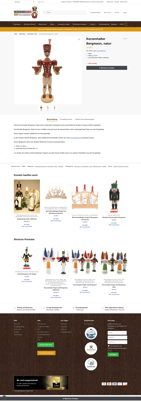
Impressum (110, 2)
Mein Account (41, 324)
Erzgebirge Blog (95, 12)
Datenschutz (18, 334)
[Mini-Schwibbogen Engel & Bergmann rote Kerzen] (85, 196)
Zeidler (104, 166)
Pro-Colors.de (88, 324)
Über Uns (17, 324)
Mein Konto (123, 2)
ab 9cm (110, 215)
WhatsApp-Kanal (66, 332)
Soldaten (60, 166)
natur (90, 166)
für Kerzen (81, 215)
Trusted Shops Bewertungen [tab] (84, 119)
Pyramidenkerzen (75, 138)
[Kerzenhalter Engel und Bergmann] (85, 261)
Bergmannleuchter (41, 166)
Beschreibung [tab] (52, 119)
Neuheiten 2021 (32, 34)
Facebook (64, 324)
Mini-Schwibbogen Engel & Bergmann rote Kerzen (85, 218)
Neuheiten (22, 34)
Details (27, 230)
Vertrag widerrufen (45, 344)
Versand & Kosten (43, 332)
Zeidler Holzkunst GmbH (120, 166)
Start (15, 34)
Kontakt (117, 2)
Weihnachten (97, 166)
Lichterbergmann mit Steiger (27, 274)
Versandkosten (101, 50)
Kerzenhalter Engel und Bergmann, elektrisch (56, 289)
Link (109, 350)
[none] (24, 1)
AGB (38, 340)
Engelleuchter (51, 284)
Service (117, 12)
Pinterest (63, 329)
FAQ (38, 329)
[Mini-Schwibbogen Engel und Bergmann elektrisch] (56, 193)
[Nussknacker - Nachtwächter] (124, 39)
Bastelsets (116, 215)
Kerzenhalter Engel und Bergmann (85, 285)
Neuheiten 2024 (34, 271)
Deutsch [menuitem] (17, 2)
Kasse (125, 12)
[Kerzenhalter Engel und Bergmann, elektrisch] (56, 261)
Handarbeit (85, 166)
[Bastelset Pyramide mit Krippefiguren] (126, 39)
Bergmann (78, 166)
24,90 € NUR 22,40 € (96, 29)
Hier (15, 153)
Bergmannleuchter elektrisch (27, 219)
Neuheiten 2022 (56, 285)
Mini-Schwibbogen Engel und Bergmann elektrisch (56, 212)
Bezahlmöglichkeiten (43, 334)
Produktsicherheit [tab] (66, 119)
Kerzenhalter (61, 284)
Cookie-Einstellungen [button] (46, 353)
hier (36, 148)
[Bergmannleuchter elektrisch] (27, 196)
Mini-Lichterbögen (61, 208)
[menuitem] (24, 1)
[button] (123, 24)
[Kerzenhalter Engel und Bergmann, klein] (114, 261)
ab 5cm (46, 207)
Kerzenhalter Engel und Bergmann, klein (114, 286)
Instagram (64, 326)
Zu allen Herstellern (43, 326)
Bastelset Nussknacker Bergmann (114, 217)
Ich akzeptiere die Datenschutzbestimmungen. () (117, 348)
